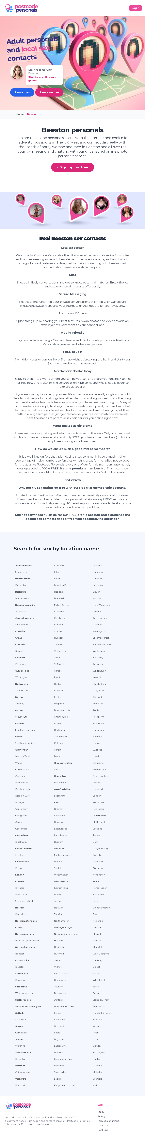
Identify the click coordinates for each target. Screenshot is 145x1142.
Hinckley (20, 855)
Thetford (58, 914)
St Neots (58, 624)
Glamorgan (21, 749)
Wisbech (97, 624)
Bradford (20, 1085)
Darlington (60, 730)
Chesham (98, 611)
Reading (58, 591)
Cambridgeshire (24, 618)
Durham (19, 723)
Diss (95, 914)
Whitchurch (99, 980)
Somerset (21, 986)
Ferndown (98, 716)
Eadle (57, 1032)
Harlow (97, 743)
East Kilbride (60, 828)
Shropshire (21, 973)
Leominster (60, 795)
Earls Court (21, 894)
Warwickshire (23, 1052)
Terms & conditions (108, 1121)
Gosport (97, 782)
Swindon (97, 1065)
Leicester (59, 848)
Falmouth (20, 664)
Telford (96, 973)
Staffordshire (23, 999)
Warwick (58, 1052)
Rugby (96, 1059)
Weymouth (21, 716)
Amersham (60, 611)
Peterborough (100, 618)
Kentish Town (61, 888)
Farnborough (22, 789)
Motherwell (99, 822)
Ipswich (58, 1013)
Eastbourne (60, 1045)
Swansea (97, 749)
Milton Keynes (61, 605)
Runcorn (58, 637)
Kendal (19, 651)
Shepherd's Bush (24, 901)
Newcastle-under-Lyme (28, 1006)
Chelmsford (60, 736)
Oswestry (20, 980)
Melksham (98, 1072)
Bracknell (59, 598)
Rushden (97, 927)
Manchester (60, 835)
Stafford (58, 999)
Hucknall (59, 953)
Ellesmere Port (101, 637)
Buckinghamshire (25, 605)
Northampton (61, 921)
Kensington (99, 874)
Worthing (20, 1045)
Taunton (58, 986)
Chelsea (19, 881)
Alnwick (97, 940)
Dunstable (21, 585)
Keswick (97, 677)
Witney (58, 967)
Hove (96, 1039)
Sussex (19, 1039)
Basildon (97, 736)
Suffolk (19, 1013)
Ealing (96, 901)
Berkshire (20, 591)
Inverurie (97, 565)
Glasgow (19, 822)
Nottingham (60, 947)
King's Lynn (21, 914)
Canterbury (21, 809)
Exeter (57, 697)
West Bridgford (101, 953)
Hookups (102, 1130)
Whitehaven (60, 651)
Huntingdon (21, 624)
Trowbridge (60, 1072)
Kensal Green (100, 888)
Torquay (19, 703)
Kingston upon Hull (64, 1085)
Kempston (98, 585)
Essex (18, 736)
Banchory (98, 572)
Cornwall (20, 657)
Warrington (99, 631)
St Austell (59, 664)
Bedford (97, 578)
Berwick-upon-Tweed (27, 940)
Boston (19, 868)
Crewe (18, 637)
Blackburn (21, 842)
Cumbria (20, 644)
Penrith (58, 677)
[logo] (21, 8)
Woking (97, 1026)
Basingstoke (60, 782)
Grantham (98, 861)
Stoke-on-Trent (101, 999)
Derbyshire (21, 684)
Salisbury (59, 1065)
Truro (57, 657)
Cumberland (22, 670)
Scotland (97, 828)
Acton (57, 901)
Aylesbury (20, 611)
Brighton (59, 1039)
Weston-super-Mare (26, 993)
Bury (95, 842)
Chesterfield (99, 684)
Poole (96, 710)
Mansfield (98, 947)
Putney (58, 894)
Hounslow (98, 894)
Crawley (97, 1045)
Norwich (58, 907)
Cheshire (20, 631)
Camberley (21, 1032)
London (19, 874)
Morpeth (97, 934)
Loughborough (101, 848)
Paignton (59, 703)
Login (100, 1112)
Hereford (98, 789)
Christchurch (61, 716)
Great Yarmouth (101, 907)
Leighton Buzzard (63, 585)
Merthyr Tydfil (22, 756)
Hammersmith (62, 881)
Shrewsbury (60, 973)
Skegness (98, 868)
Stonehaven (21, 572)
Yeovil (96, 986)
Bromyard (20, 802)
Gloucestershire (63, 763)
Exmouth (98, 703)
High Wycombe (101, 605)
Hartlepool (99, 730)
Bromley (58, 809)
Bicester (19, 967)
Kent (56, 802)
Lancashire (21, 835)
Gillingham (21, 815)
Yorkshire (20, 1078)
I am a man (22, 92)
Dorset (19, 710)
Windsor (97, 598)
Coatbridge (21, 828)
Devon (19, 697)
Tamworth (98, 1006)
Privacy (101, 1116)
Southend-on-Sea (24, 743)
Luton (57, 578)
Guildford (59, 1026)
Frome (96, 993)
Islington (19, 888)
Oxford (57, 960)
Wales (18, 763)
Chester (58, 631)
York (95, 1085)
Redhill (96, 1032)
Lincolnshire (22, 861)
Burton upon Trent (64, 1006)
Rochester (98, 809)
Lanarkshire (99, 815)
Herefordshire (62, 789)
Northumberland (25, 934)
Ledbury (97, 795)
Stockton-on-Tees (25, 730)
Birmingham (99, 1052)
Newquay (98, 657)
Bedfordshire (23, 578)
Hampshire (60, 776)
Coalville (97, 855)
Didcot (96, 967)
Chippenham (22, 1072)
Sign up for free (74, 167)
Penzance (98, 664)
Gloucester (99, 763)
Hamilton (59, 822)
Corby (18, 927)
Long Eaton (99, 690)
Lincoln (58, 861)
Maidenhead (22, 598)
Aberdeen (59, 565)
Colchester (60, 743)
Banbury (97, 960)
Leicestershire (23, 848)
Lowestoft (20, 1019)
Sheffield (97, 1078)
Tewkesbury (99, 769)
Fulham (97, 881)
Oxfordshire (22, 960)
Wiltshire (20, 1065)
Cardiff (57, 749)
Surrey (19, 1026)
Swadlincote (21, 690)
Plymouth (98, 697)
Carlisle (58, 644)
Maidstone (98, 802)
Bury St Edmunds (102, 1013)
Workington (99, 651)
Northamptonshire (26, 921)
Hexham (58, 940)
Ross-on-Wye (22, 795)
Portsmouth (21, 782)
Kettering (98, 921)
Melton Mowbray (63, 855)
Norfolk (19, 907)
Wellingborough (63, 927)
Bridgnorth (60, 980)
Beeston (19, 953)
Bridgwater (60, 993)
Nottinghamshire (25, 947)
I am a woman (49, 92)
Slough (96, 591)
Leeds (57, 1078)
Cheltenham (22, 769)
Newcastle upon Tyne (66, 934)
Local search (104, 1125)
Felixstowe (60, 815)
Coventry (20, 1059)
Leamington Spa (63, 1059)
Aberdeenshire (23, 565)
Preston (97, 835)
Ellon (56, 572)
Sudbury (97, 1019)
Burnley (58, 842)
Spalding (58, 868)
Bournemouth (62, 710)
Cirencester (21, 776)
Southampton (100, 776)
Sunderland (99, 723)
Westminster (61, 874)
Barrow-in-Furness (103, 644)
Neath (96, 756)
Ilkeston (58, 690)
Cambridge (60, 618)
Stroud (57, 769)
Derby (57, 684)
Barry (57, 756)
